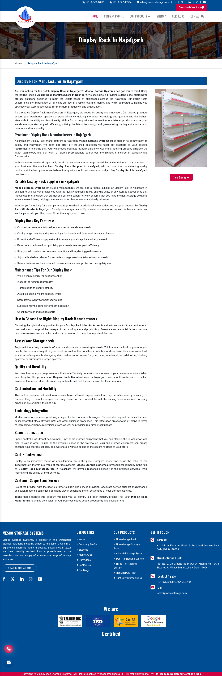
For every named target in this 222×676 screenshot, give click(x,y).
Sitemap (161, 16)
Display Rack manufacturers (47, 140)
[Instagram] (197, 2)
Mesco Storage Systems (23, 533)
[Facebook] (175, 2)
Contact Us (197, 16)
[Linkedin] (190, 2)
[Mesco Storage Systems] (25, 17)
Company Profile (113, 16)
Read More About (20, 568)
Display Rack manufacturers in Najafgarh (54, 112)
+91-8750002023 (94, 2)
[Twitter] (182, 2)
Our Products (138, 16)
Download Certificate (190, 7)
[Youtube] (204, 2)
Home (95, 16)
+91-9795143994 (121, 2)
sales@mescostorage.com (154, 2)
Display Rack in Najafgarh (129, 187)
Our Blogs (178, 16)
